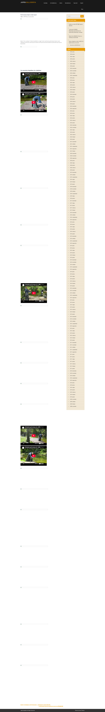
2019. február (72, 181)
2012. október (72, 321)
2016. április (72, 229)
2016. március (72, 231)
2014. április (72, 278)
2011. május (72, 359)
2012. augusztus (73, 326)
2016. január (72, 233)
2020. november (73, 155)
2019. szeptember (73, 177)
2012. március (72, 335)
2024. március (72, 101)
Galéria (61, 3)
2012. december (73, 316)
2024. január (72, 103)
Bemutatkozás (68, 3)
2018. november (73, 188)
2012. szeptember (73, 323)
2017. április (72, 205)
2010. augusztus (73, 380)
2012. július (72, 328)
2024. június (72, 96)
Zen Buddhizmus (53, 3)
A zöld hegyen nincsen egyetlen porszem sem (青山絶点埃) (51, 706)
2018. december (73, 186)
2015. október (72, 238)
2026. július (72, 51)
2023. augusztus (73, 108)
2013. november (73, 290)
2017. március (72, 207)
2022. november (73, 127)
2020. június (72, 160)
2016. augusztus (73, 219)
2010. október (72, 375)
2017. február (72, 210)
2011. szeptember (73, 349)
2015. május (72, 250)
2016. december (73, 212)
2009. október (72, 401)
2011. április (72, 361)
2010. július (72, 382)
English (81, 3)
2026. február (72, 63)
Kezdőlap (45, 3)
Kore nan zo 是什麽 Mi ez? (75, 45)
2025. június (72, 80)
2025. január (72, 92)
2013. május (72, 304)
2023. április (72, 118)
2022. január (72, 139)
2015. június (72, 248)
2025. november (73, 70)
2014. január (72, 285)
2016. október (72, 214)
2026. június (72, 54)
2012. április (72, 333)
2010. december (73, 370)
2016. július (72, 222)
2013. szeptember (73, 295)
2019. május (72, 179)
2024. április (72, 99)
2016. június (72, 224)
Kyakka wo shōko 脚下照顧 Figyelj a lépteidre (76, 25)
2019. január (72, 184)
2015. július (72, 245)
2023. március (72, 120)
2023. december (73, 106)
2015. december (73, 236)
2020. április (72, 165)
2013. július (72, 300)
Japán (28, 2)
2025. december (73, 68)
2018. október (72, 191)
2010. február (72, 394)
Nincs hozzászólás (30, 16)
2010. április (72, 389)
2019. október (72, 174)
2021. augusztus (73, 148)
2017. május (72, 203)
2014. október (72, 264)
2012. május (72, 330)
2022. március (72, 134)
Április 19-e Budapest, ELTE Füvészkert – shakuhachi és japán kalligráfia (35, 704)
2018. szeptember (73, 193)
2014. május (72, 276)
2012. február (72, 337)
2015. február (72, 255)
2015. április (72, 252)
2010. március (72, 392)
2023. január (72, 122)
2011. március (72, 363)
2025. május (72, 82)
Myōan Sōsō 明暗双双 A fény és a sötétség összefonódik (75, 37)
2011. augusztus (73, 352)
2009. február (72, 404)
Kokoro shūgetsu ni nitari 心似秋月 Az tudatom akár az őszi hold (76, 42)
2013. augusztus (73, 297)
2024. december (73, 94)
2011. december (73, 342)
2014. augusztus (73, 269)
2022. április (72, 132)
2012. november (73, 318)
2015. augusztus (73, 243)
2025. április (72, 84)
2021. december (73, 141)
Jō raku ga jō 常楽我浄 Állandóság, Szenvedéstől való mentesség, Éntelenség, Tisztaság (75, 31)
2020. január (72, 170)
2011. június (72, 356)
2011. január (72, 368)
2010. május (72, 387)
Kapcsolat (75, 3)
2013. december (73, 288)
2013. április (72, 307)
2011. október (72, 347)
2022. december (73, 125)
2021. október (72, 144)
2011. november (73, 344)
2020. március (72, 167)
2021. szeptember (73, 146)
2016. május (72, 226)
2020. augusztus (73, 158)
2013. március (72, 309)
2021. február (72, 151)
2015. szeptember (73, 240)
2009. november (73, 399)
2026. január (72, 66)
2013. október (72, 292)
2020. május (72, 162)
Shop (82, 9)
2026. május (72, 56)
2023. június (72, 113)
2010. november (73, 373)
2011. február (72, 366)
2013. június (72, 302)
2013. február (72, 311)
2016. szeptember (73, 217)
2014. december (73, 259)
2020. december (73, 153)
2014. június (72, 274)
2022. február (72, 136)
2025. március (72, 87)
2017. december (73, 200)
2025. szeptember (73, 75)
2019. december (73, 172)
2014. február (72, 283)
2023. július (72, 110)
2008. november (73, 406)
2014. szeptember (73, 266)
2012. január (72, 340)
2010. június (72, 385)
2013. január (72, 314)
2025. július (72, 77)
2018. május (72, 196)
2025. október (72, 73)
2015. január (72, 257)
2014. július (72, 271)
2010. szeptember (73, 378)
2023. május (72, 115)
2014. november (73, 262)
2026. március (72, 61)
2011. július (72, 354)
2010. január (72, 396)
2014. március (72, 281)
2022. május (72, 129)
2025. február (72, 89)
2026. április (72, 58)
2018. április (72, 198)
